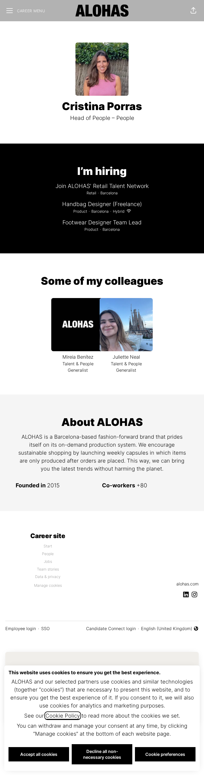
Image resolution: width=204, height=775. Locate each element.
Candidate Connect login (111, 628)
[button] (193, 10)
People (48, 553)
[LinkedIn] (186, 595)
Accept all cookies (38, 754)
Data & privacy (48, 576)
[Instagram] (194, 595)
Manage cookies (48, 585)
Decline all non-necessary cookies (102, 754)
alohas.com (187, 584)
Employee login (20, 628)
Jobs (48, 561)
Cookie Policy (62, 716)
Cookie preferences (165, 754)
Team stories (48, 569)
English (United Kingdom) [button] (166, 629)
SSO (45, 628)
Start (48, 546)
